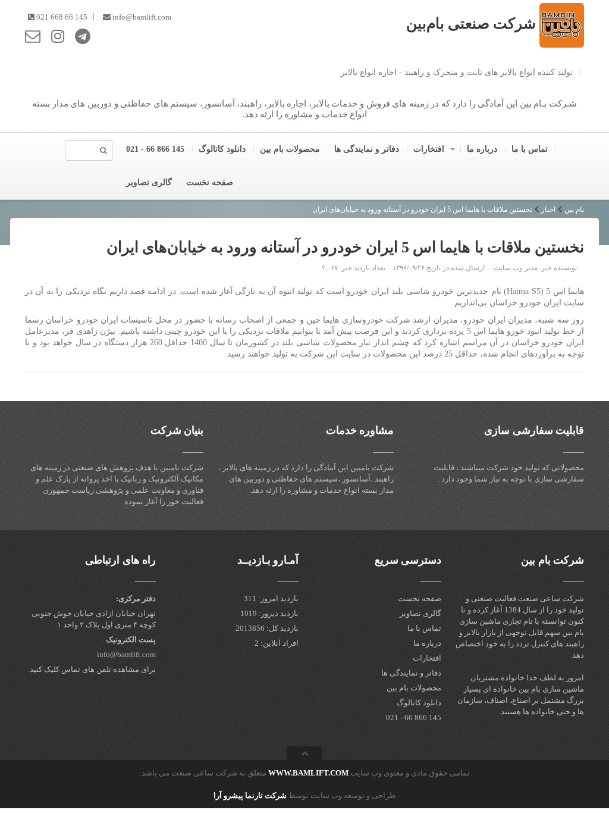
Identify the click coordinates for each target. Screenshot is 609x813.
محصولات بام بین (291, 149)
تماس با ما (530, 149)
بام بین (574, 209)
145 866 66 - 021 (156, 149)
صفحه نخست (211, 182)
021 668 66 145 (61, 16)
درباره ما (483, 149)
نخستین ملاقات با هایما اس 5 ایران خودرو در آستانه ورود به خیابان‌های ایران (422, 209)
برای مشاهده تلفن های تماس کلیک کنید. (92, 669)
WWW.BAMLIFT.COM (308, 772)
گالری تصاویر (150, 182)
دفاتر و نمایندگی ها (367, 149)
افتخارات (430, 149)
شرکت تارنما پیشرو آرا (250, 795)
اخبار (548, 209)
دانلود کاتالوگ (223, 149)
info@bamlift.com (141, 16)
